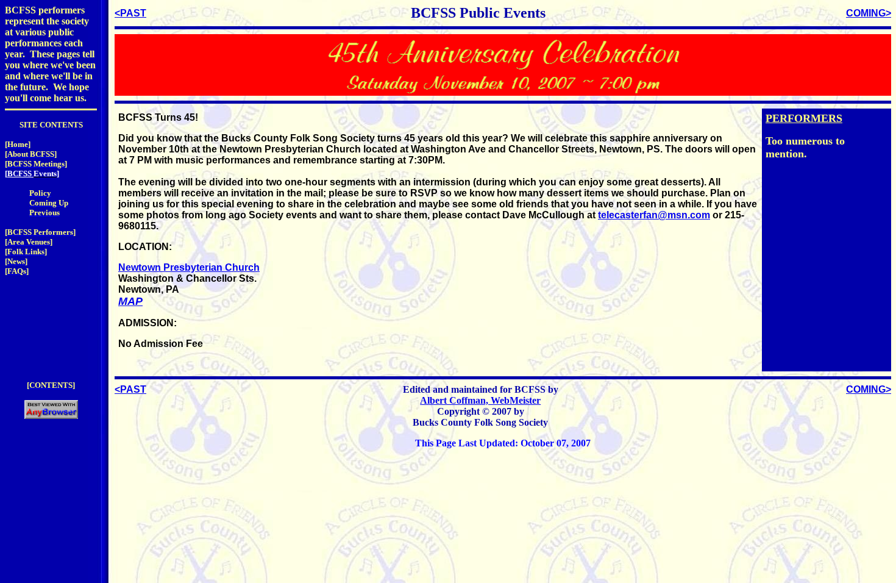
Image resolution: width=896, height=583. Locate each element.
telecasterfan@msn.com (654, 215)
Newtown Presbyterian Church (189, 267)
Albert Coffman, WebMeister (480, 400)
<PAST (130, 13)
